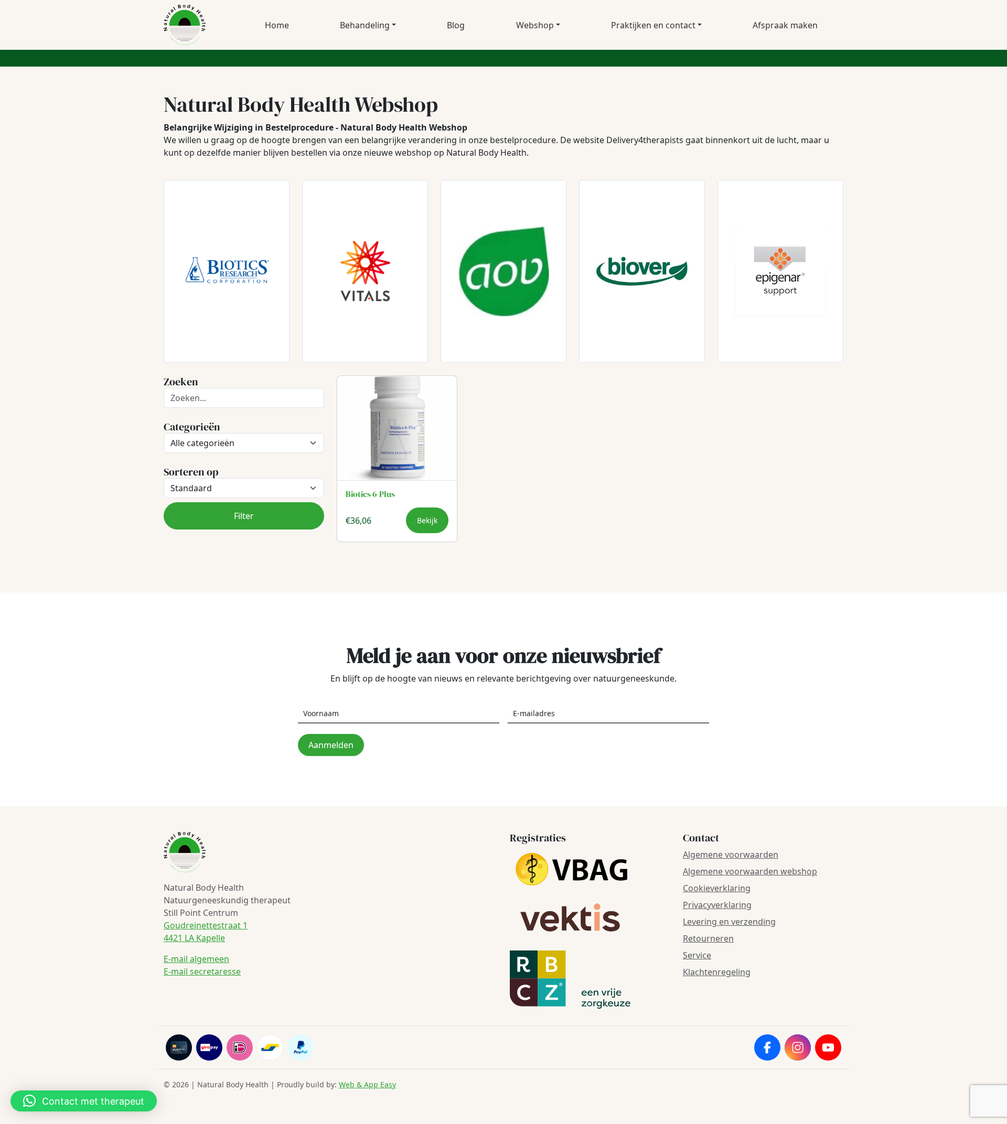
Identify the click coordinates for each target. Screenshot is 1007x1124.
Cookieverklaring (717, 888)
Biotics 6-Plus (370, 494)
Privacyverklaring (717, 905)
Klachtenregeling (717, 972)
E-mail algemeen (196, 959)
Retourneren (708, 938)
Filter (244, 516)
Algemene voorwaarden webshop (750, 871)
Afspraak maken (785, 25)
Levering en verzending (729, 921)
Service (697, 955)
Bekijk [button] (427, 520)
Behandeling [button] (365, 25)
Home (277, 25)
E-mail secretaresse (202, 971)
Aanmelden (330, 745)
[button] (83, 1100)
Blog (456, 25)
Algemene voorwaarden (730, 854)
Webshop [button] (535, 25)
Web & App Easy (367, 1084)
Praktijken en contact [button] (653, 25)
